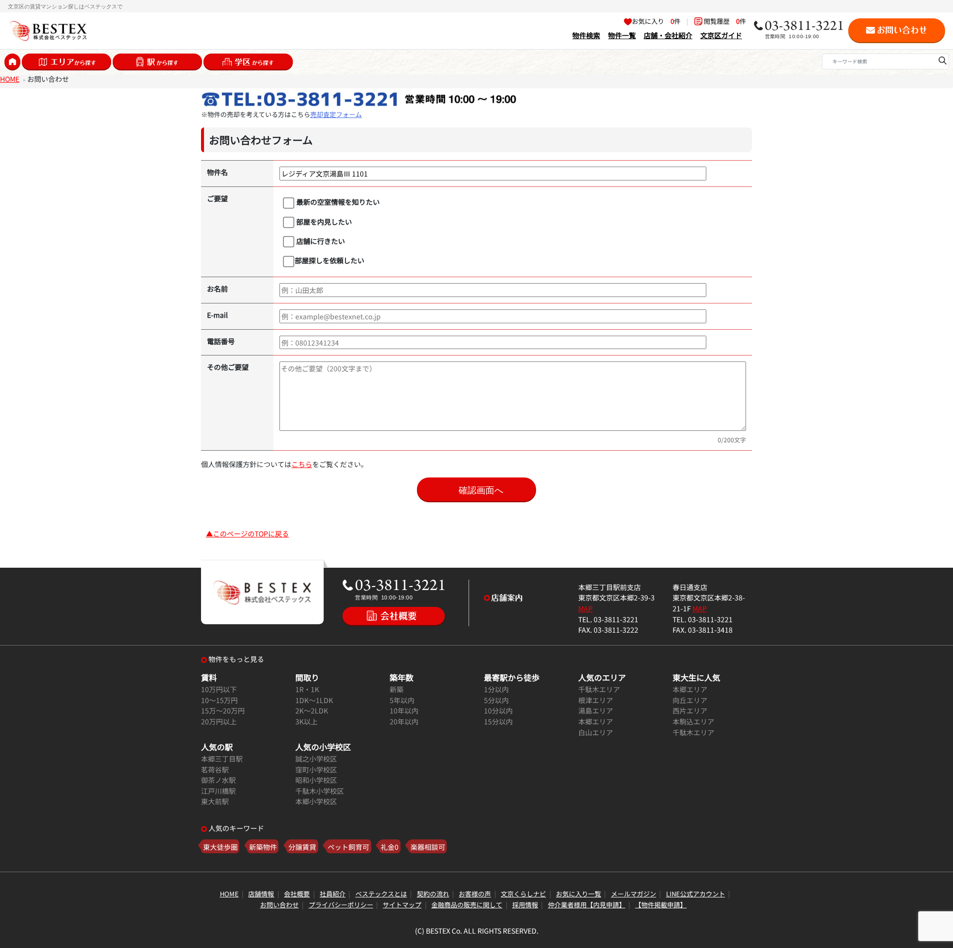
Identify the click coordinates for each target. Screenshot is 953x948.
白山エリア (595, 732)
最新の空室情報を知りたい (337, 201)
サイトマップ (402, 904)
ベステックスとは (381, 893)
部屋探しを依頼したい (329, 260)
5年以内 (402, 700)
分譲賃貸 (302, 846)
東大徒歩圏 (220, 846)
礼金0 (390, 846)
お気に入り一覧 (578, 893)
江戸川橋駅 (218, 790)
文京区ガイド (721, 35)
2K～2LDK (311, 710)
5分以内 (496, 700)
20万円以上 (219, 721)
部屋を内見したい (323, 221)
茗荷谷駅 (215, 769)
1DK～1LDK (314, 700)
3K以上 (306, 721)
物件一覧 (622, 35)
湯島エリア (595, 710)
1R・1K (307, 689)
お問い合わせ (279, 904)
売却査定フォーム (336, 114)
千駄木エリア (599, 689)
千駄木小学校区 (319, 790)
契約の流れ (433, 893)
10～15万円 (219, 700)
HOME (9, 78)
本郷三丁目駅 (222, 758)
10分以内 (498, 710)
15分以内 (498, 721)
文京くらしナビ (523, 893)
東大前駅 (215, 801)
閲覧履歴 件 (724, 21)
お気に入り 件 (656, 21)
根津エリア (595, 700)
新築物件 (263, 846)
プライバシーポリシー (341, 904)
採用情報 (525, 904)
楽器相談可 (427, 846)
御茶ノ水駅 (218, 779)
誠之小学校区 (316, 758)
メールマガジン (633, 893)
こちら (301, 464)
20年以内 (404, 721)
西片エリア (690, 710)
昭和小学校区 (316, 779)
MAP (585, 608)
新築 (397, 689)
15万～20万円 (223, 710)
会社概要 (297, 893)
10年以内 (404, 710)
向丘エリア (690, 700)
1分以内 (496, 689)
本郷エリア (595, 721)
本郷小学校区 (316, 801)
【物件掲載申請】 (660, 904)
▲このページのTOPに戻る (247, 533)
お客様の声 (475, 893)
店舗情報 (261, 893)
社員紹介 (332, 893)
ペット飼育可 (348, 846)
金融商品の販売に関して (466, 904)
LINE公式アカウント (695, 893)
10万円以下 (219, 689)
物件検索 (586, 35)
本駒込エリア (693, 721)
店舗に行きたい (320, 241)
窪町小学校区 (316, 769)
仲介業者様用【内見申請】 (586, 904)
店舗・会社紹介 (668, 35)
